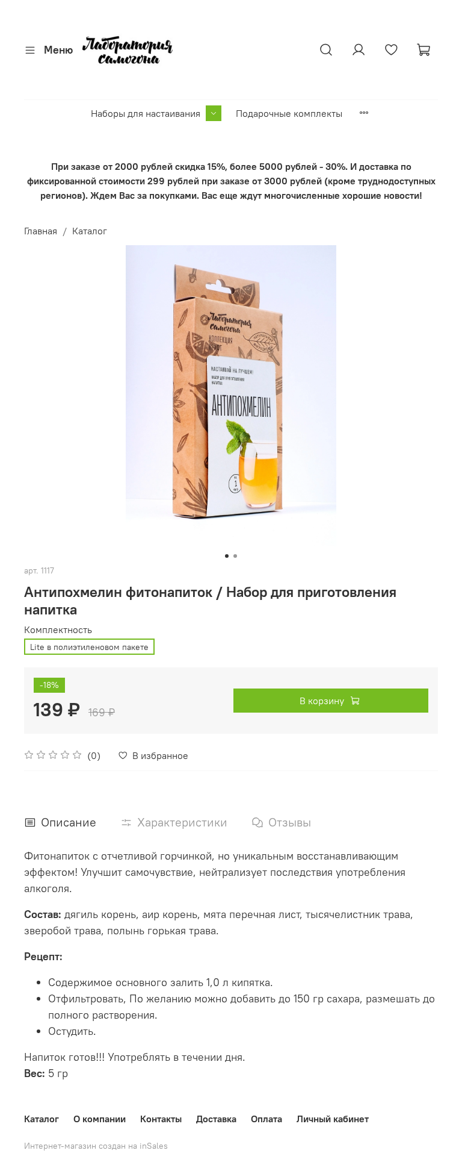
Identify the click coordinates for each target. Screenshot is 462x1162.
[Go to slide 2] (235, 556)
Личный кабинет (333, 1119)
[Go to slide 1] (227, 556)
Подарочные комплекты (289, 113)
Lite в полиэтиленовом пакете (89, 647)
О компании (99, 1119)
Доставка (216, 1119)
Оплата (266, 1119)
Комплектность (58, 630)
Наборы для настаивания (145, 113)
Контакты (161, 1119)
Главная (40, 231)
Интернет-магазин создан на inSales (96, 1145)
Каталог (89, 231)
